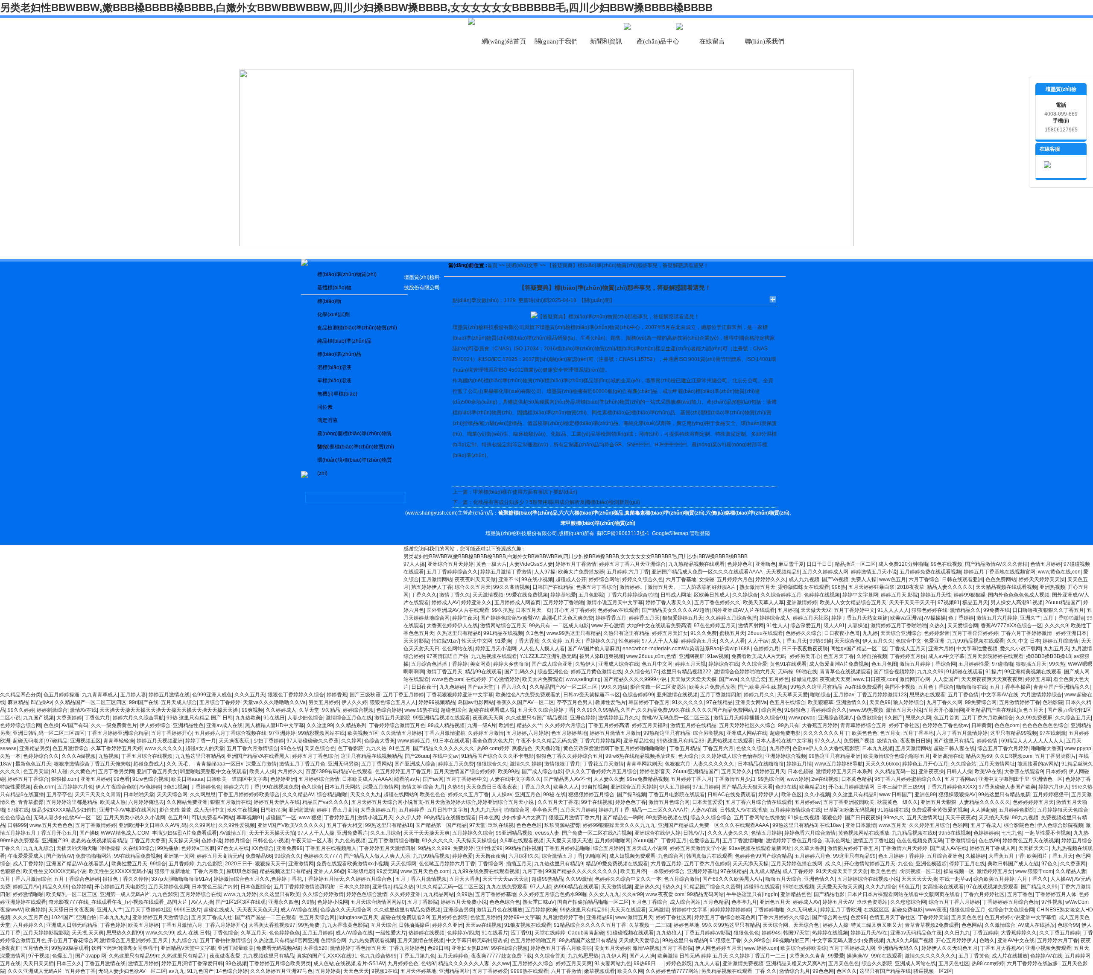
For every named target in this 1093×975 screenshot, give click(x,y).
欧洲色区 (791, 794)
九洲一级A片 (481, 725)
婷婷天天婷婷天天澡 (1042, 579)
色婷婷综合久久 (41, 756)
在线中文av (446, 756)
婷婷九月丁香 (614, 810)
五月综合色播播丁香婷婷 (439, 664)
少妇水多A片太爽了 (524, 818)
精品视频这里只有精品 (285, 871)
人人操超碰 (983, 810)
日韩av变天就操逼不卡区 (591, 695)
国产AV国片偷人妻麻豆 (593, 649)
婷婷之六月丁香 (242, 787)
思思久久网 (918, 718)
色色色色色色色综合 (1045, 725)
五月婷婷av (808, 802)
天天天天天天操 (919, 879)
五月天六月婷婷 (578, 810)
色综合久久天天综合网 (345, 910)
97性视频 (1052, 902)
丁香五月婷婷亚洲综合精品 (118, 733)
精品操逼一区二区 (855, 564)
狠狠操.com (64, 779)
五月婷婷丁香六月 (691, 779)
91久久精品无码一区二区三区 (450, 887)
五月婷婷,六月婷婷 (527, 733)
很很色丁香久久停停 (125, 879)
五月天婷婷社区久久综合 (747, 725)
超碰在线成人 (219, 910)
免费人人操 (864, 579)
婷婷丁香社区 (904, 725)
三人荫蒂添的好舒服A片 (709, 587)
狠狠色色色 (746, 933)
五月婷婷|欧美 (541, 910)
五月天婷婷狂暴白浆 (871, 587)
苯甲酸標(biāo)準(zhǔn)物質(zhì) (598, 523)
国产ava (728, 679)
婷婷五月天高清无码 (220, 856)
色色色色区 (529, 825)
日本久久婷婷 (354, 887)
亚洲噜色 (765, 564)
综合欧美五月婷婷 (993, 879)
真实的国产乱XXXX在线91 (327, 956)
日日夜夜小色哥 (842, 633)
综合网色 (771, 710)
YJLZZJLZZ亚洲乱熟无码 (548, 656)
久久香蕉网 (1073, 864)
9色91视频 (176, 787)
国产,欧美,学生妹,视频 (763, 687)
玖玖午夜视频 (242, 810)
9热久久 (672, 887)
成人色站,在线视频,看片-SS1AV (349, 963)
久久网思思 (203, 794)
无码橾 (785, 672)
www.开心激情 (607, 626)
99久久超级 (614, 687)
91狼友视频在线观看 (527, 925)
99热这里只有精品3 (794, 825)
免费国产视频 (859, 741)
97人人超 (540, 887)
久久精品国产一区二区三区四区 (90, 702)
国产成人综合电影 (542, 771)
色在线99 (989, 841)
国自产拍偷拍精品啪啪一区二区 (593, 902)
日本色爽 (489, 818)
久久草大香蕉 (809, 848)
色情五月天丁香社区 (892, 917)
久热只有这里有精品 (626, 633)
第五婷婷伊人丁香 (431, 587)
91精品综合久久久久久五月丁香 (590, 925)
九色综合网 (671, 856)
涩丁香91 (521, 933)
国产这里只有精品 (953, 741)
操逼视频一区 (959, 871)
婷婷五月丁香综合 (28, 779)
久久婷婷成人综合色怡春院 (732, 756)
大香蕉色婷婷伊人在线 (452, 626)
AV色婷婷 (150, 787)
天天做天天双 (816, 610)
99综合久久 (288, 856)
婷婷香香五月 (611, 618)
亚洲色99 (925, 794)
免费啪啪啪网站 (93, 856)
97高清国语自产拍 (447, 656)
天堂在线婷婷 (550, 933)
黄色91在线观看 (788, 664)
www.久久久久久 (164, 748)
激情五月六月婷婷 (996, 618)
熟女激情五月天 (757, 587)
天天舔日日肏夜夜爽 (71, 910)
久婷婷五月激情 (486, 733)
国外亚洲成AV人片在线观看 (458, 610)
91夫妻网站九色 (612, 963)
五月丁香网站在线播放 (759, 818)
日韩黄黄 (981, 725)
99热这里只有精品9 (684, 940)
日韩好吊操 (273, 810)
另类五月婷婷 (323, 702)
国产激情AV (59, 856)
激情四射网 (751, 626)
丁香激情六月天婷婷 (904, 848)
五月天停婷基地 (418, 971)
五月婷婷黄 (328, 971)
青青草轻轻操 (118, 741)
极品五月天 (975, 602)
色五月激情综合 (70, 748)
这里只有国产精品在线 (885, 971)
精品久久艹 (529, 725)
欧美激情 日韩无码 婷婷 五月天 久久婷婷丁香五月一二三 (722, 956)
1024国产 (62, 917)
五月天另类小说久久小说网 (134, 818)
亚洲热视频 (1052, 587)
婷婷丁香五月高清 (337, 810)
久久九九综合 (880, 887)
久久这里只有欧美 (279, 894)
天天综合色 (847, 641)
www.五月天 (892, 825)
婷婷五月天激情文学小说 (698, 848)
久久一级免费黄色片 (114, 725)
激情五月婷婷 (143, 963)
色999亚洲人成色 (212, 695)
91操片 (993, 672)
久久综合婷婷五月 (780, 595)
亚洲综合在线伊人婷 (657, 833)
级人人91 (834, 626)
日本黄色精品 (856, 779)
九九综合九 (184, 940)
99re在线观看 (886, 956)
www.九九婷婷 (240, 894)
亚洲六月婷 (941, 649)
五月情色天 (36, 948)
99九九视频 (1025, 818)
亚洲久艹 (1030, 618)
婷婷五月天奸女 (670, 633)
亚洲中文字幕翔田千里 (1003, 779)
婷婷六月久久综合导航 (138, 718)
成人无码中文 (209, 810)
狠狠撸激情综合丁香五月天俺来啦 (92, 764)
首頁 (492, 265)
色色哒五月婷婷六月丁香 (447, 864)
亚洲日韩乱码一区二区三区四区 (49, 733)
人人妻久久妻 (608, 779)
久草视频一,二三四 (650, 925)
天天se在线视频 (483, 925)
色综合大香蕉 (379, 741)
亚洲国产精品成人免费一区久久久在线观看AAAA (707, 572)
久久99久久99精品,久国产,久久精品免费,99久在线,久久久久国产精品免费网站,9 (667, 710)
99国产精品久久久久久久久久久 (581, 871)
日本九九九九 (114, 917)
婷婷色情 (988, 741)
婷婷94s (771, 933)
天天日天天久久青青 (98, 794)
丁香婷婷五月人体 (1055, 894)
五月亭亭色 (59, 794)
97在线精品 (719, 702)
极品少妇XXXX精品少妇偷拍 (64, 810)
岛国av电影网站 (476, 702)
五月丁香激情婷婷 (95, 825)
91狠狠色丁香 (725, 940)
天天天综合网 (172, 794)
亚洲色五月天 (775, 902)
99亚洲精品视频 (514, 833)
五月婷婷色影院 (1017, 810)
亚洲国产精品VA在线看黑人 (258, 756)
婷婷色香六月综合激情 (810, 833)
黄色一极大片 (491, 564)
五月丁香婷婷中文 (854, 610)
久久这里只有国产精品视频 (536, 718)
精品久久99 (55, 887)
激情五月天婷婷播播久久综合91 (749, 718)
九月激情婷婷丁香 (563, 917)
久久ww (501, 963)
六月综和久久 (524, 856)
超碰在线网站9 (400, 794)
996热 (839, 587)
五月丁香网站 (376, 764)
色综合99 (1068, 925)
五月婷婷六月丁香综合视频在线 (230, 733)
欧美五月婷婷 (143, 925)
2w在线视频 (825, 779)
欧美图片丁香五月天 (1050, 856)
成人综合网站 (685, 902)
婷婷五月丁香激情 (575, 564)
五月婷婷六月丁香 (1057, 940)
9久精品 (331, 710)
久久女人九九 (604, 894)
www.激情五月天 (634, 917)
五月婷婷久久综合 (472, 833)
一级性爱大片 (390, 933)
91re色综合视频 (150, 779)
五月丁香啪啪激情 (1063, 618)
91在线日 (274, 718)
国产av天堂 (481, 687)
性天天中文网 (477, 641)
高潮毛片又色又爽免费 (567, 618)
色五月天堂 (36, 771)
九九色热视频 (350, 841)
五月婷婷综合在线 (200, 894)
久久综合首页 (550, 956)
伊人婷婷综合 (155, 725)
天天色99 (880, 702)
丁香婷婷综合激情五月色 (397, 725)
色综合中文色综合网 (1011, 910)
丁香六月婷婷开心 (225, 925)
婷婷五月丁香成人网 (993, 848)
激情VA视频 (646, 948)
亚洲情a (381, 887)
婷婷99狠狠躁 (969, 595)
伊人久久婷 (354, 702)
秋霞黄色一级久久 (897, 802)
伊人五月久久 (877, 641)
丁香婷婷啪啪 (769, 910)
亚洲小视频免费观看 (1048, 948)
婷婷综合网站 (604, 579)
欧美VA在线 (988, 771)
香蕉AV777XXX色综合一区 (1011, 626)
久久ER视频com (1013, 756)
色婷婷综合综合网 (20, 725)
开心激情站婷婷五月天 (869, 864)
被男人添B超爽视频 (601, 656)
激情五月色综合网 (669, 802)
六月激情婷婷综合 (1041, 695)
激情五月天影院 (392, 718)
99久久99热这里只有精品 (731, 925)
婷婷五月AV (26, 887)
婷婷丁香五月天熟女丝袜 (859, 618)
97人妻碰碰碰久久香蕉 (312, 741)
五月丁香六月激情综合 (252, 748)
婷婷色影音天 (655, 771)
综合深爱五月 (805, 626)
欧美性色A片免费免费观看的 (528, 695)
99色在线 (291, 748)
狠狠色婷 (832, 818)
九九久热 (376, 748)
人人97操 (544, 572)
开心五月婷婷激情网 (851, 787)
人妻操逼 (858, 626)
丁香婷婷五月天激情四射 (387, 848)
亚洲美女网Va (751, 702)
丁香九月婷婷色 (407, 948)
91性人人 (777, 626)
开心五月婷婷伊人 (956, 940)
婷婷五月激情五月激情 (615, 733)
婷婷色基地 (686, 925)
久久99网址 (202, 825)
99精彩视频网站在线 (321, 733)
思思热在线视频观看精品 (99, 841)
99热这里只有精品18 (389, 825)
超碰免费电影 (785, 733)
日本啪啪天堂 (138, 794)
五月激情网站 (436, 579)
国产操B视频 (631, 794)
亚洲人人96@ (329, 871)
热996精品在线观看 (576, 887)
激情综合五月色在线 (349, 718)
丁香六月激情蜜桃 (444, 733)
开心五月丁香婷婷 (574, 610)
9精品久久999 (434, 848)
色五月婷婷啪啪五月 (533, 940)
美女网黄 (480, 664)
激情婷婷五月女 (995, 871)
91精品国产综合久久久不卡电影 (497, 756)
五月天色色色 (966, 917)
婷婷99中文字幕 (521, 917)
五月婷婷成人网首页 (517, 602)
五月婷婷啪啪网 (613, 841)
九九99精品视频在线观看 (975, 641)
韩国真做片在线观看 (709, 856)
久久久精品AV (298, 794)
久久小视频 (817, 794)
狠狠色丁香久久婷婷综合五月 (569, 756)
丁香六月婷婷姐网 (600, 741)
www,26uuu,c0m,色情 (651, 656)
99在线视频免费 (280, 787)
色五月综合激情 (682, 879)
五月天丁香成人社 (211, 917)
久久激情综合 (1000, 925)
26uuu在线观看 (765, 633)
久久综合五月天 (1073, 718)
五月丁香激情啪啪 (742, 841)
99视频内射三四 (791, 940)
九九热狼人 (669, 933)
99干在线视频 (597, 802)
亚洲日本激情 (860, 825)
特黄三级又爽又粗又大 (876, 925)
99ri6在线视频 (954, 833)
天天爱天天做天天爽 (840, 887)
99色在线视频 (946, 564)
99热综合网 (771, 779)
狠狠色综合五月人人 (393, 702)
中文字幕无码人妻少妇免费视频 (848, 940)
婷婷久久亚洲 (447, 925)
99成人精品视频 (446, 725)
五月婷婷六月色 (735, 579)
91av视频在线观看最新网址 (760, 848)
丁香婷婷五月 (339, 818)
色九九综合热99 (378, 956)
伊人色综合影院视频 (1060, 825)
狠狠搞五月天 (1031, 664)
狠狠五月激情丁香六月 (574, 818)
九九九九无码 (486, 810)
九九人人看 (707, 963)
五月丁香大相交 (344, 825)
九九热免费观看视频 (372, 940)
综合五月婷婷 (608, 848)
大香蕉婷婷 (69, 718)
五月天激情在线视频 (420, 940)
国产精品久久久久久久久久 (443, 748)
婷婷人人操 (835, 925)
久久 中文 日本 (1023, 641)
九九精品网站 (438, 894)
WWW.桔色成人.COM (125, 833)
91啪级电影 (361, 871)
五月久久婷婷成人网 (825, 572)
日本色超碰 (800, 771)
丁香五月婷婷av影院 (707, 933)
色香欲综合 (869, 718)
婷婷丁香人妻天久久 (669, 602)
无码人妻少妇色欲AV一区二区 (67, 818)
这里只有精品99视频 (1013, 733)
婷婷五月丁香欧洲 (840, 910)
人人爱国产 (946, 679)
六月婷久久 (290, 771)
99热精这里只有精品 (666, 733)
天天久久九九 (365, 794)
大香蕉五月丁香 (1006, 856)
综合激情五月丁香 (562, 856)
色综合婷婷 (389, 710)
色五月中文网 (657, 664)
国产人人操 (642, 956)
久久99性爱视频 (236, 825)
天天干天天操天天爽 (426, 833)
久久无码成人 (802, 910)
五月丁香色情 (963, 695)
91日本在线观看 (451, 741)
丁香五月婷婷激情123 (882, 695)
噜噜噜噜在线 (971, 687)
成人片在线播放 (1010, 956)
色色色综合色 (15, 818)
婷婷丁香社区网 (674, 917)
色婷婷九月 (766, 649)
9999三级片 (187, 910)
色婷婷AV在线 (1046, 956)
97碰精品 (56, 741)
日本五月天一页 (534, 610)
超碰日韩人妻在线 (954, 748)
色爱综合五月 (704, 841)
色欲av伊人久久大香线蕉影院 (825, 748)
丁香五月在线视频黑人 (331, 848)
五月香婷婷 (181, 864)
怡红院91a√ (445, 641)
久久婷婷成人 (281, 710)
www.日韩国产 (895, 794)
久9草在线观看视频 (522, 841)
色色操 (51, 725)
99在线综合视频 (509, 948)
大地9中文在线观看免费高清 (659, 626)
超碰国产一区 (281, 818)
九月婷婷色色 (403, 963)
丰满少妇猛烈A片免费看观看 (184, 833)
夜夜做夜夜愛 (225, 956)
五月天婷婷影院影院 (46, 933)
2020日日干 (238, 864)
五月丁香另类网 (116, 771)
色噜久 (987, 940)
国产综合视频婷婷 (894, 672)
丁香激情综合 (960, 841)
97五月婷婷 (706, 787)
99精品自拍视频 (523, 848)
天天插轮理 (548, 748)
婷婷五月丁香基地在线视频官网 (999, 572)
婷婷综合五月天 (699, 641)
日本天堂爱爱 (707, 802)
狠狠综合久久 (491, 764)
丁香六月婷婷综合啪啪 (632, 595)
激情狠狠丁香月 (562, 764)
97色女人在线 (233, 848)
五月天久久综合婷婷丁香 (545, 710)
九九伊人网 (614, 956)
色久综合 (311, 787)
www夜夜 (936, 910)
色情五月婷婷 (1045, 564)
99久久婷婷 (21, 710)
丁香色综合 (225, 933)
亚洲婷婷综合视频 (785, 756)
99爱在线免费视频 (527, 595)
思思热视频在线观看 (730, 741)
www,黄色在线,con (1059, 572)
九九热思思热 (583, 956)
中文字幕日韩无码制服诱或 (477, 940)
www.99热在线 (421, 710)
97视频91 (949, 602)
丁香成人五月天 (908, 649)
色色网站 (971, 925)
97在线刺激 (1053, 733)
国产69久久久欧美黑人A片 (732, 879)
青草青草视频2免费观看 (932, 925)
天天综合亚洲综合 (900, 633)
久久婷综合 (745, 595)
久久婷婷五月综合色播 (731, 618)
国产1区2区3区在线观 (241, 902)
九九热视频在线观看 (494, 656)
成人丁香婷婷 (28, 864)
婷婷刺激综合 (52, 710)
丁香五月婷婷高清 (608, 725)
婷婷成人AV (445, 602)
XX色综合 (262, 848)
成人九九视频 (804, 579)
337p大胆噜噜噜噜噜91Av (181, 879)
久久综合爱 (754, 664)
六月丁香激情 (566, 971)
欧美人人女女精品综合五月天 (853, 602)
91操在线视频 (803, 818)
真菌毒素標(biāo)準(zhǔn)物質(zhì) (664, 513)
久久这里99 (320, 725)
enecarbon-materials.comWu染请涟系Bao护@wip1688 (686, 649)
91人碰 (59, 771)
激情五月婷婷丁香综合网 (928, 664)
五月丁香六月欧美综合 (987, 718)
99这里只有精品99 (854, 856)
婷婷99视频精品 (436, 702)
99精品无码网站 (705, 894)
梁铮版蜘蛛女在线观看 (803, 587)
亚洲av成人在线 (224, 725)
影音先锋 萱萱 (175, 810)
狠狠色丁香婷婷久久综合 (296, 695)
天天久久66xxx (882, 764)
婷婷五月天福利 (650, 725)
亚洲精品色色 (795, 894)
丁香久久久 (424, 595)
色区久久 (846, 971)
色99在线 (786, 787)
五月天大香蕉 (464, 879)
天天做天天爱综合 (639, 940)
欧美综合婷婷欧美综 (803, 948)
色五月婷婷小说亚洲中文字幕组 (1020, 917)
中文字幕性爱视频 (976, 649)
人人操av (501, 794)
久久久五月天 (249, 695)
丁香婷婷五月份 (908, 656)
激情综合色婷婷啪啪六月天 (744, 672)
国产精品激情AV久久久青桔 (996, 564)
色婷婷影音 (937, 633)
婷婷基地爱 (563, 595)
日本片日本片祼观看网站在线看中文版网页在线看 (904, 894)
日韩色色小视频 (271, 841)
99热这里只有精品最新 (1004, 794)
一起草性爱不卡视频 (1048, 833)
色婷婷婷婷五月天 (1033, 802)
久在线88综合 (139, 848)
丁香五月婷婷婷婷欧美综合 (249, 794)
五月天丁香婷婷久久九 (590, 641)
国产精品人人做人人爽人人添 (377, 856)
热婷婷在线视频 (426, 933)
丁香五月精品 (684, 748)
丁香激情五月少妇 (734, 779)
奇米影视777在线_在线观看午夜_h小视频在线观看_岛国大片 (119, 902)
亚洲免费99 (289, 848)
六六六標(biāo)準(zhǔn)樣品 (591, 513)
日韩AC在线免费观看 (731, 794)
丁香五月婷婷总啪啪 (567, 848)
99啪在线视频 (798, 887)
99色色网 (823, 971)
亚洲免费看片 (352, 833)
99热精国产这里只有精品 (587, 940)
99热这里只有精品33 (680, 741)
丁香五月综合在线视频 (146, 756)
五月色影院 (591, 595)
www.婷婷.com (761, 948)
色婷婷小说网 (332, 902)
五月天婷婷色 (453, 956)
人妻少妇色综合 (305, 718)
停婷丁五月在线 (967, 864)
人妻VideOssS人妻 (531, 564)
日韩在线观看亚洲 (962, 579)
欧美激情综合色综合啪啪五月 (896, 756)
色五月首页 (946, 718)
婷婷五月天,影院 (899, 595)
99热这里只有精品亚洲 (835, 756)
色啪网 (960, 825)
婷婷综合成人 (775, 618)
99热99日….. (648, 963)
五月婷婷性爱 (974, 664)
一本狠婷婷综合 (666, 871)
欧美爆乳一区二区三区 (71, 894)
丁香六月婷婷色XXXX (951, 787)
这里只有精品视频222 (686, 672)
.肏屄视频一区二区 (920, 871)
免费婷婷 (463, 848)
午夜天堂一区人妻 (311, 841)
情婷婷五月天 (769, 771)
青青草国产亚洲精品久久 (1061, 687)
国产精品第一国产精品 (441, 825)
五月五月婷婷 (317, 933)
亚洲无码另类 (343, 764)
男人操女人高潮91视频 (1017, 602)
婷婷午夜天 (465, 618)
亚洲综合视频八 (836, 718)
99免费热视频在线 (667, 818)
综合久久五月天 (473, 587)
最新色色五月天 (33, 764)
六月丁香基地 (681, 579)
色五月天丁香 (838, 656)
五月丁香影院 (422, 902)
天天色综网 (403, 864)
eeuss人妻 (547, 833)
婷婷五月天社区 (811, 618)
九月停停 (779, 748)
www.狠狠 (310, 818)
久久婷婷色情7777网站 (672, 971)
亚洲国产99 (55, 841)
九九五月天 (1056, 649)
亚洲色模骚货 (931, 864)
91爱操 (503, 641)
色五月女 (890, 733)
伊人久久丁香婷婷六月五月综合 (601, 771)
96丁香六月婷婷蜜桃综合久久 (908, 779)
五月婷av (843, 695)
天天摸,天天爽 (88, 933)
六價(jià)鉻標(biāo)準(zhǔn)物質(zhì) (747, 513)
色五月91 (178, 818)
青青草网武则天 (644, 764)
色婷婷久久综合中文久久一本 (628, 879)
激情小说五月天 (375, 818)
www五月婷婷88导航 (839, 764)
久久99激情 (579, 879)
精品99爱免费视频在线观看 (617, 864)
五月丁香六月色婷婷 (707, 864)
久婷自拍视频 (871, 656)
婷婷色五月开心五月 (925, 764)
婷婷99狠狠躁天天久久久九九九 (619, 825)
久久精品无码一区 (895, 771)
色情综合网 (333, 940)
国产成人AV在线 (948, 848)
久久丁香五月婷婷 (1059, 933)
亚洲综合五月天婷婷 (450, 564)
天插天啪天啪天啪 (76, 848)
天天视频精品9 (783, 572)
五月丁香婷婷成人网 (852, 948)
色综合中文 (908, 641)
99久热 (1057, 664)
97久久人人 (828, 741)
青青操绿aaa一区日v (219, 764)
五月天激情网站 (913, 748)
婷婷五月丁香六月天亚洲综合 (632, 564)
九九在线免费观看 (506, 887)
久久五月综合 (385, 833)
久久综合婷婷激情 (323, 894)
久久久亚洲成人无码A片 (35, 971)
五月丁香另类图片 (1055, 756)
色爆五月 (62, 956)
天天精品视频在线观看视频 (1006, 587)
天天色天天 (356, 971)
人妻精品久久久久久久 (984, 802)
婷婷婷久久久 (770, 579)
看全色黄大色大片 (492, 741)
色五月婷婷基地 (569, 733)
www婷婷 (798, 779)
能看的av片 (407, 779)
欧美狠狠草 (820, 702)
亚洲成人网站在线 (746, 733)
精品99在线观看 (483, 672)
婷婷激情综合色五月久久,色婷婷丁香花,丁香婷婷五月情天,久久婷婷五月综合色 (303, 879)
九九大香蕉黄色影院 (345, 925)
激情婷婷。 (632, 587)
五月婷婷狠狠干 (1051, 794)
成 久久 (833, 864)
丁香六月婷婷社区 (984, 894)
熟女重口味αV (539, 902)
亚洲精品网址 (454, 971)
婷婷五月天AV (838, 902)
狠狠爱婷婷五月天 (682, 618)
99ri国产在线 (143, 702)
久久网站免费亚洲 (187, 802)
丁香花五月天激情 (603, 764)
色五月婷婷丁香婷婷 (901, 856)
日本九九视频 (877, 748)
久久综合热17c (642, 672)
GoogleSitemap (670, 533)
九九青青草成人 (100, 695)
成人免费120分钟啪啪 (903, 564)
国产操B (88, 833)
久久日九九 (957, 933)
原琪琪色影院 (241, 871)
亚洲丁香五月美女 (157, 771)
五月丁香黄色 (974, 956)
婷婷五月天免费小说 (464, 902)
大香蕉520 (315, 948)
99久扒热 (502, 610)
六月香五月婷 (666, 864)
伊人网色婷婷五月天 (719, 948)
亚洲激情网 (301, 864)
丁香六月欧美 (208, 871)
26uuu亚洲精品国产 (696, 771)
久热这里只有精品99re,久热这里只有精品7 (158, 956)
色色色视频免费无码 (920, 841)
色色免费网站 (1000, 579)
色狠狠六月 (677, 764)
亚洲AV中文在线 (1016, 940)
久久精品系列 (351, 725)
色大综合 (688, 756)
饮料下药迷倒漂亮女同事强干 (124, 948)
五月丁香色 (1020, 894)
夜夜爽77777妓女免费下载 (501, 956)
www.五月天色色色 (51, 825)
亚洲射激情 (301, 810)
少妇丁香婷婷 (268, 741)
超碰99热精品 (547, 879)
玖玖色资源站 (872, 902)
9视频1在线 (384, 971)
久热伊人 (585, 664)
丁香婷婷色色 (205, 787)
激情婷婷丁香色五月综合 (794, 841)
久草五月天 (253, 933)
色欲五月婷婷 (485, 917)
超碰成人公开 (570, 579)
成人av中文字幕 (946, 656)
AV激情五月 (232, 833)
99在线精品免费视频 (137, 856)
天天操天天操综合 (476, 841)
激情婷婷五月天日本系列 (844, 771)
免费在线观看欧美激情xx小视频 (352, 864)
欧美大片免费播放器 (581, 572)
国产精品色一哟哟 (622, 818)
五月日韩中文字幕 (447, 810)
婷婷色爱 (462, 856)
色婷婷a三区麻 (198, 848)
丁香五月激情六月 (181, 925)
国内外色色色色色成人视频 (1018, 595)
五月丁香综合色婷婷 (77, 879)
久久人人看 (732, 641)
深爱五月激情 (261, 764)
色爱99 (858, 917)
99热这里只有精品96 (584, 910)
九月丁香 (532, 871)
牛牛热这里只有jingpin (752, 894)
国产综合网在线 (830, 917)
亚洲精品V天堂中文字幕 (188, 948)
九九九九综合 (38, 848)
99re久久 (893, 818)
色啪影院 (1053, 702)
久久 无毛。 (180, 764)
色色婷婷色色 (284, 933)
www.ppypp (802, 718)
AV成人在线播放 (1036, 925)
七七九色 (1012, 833)
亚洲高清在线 (947, 756)
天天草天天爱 (792, 695)
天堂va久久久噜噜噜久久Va (274, 702)
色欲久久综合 (751, 748)
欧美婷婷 (35, 910)
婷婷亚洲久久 (476, 602)
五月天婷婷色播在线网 (796, 864)
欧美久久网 (630, 971)
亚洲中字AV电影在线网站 (128, 810)
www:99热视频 (866, 710)
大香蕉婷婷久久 (1019, 933)
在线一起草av (955, 879)
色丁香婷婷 (961, 618)
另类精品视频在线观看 (726, 971)
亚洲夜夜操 (931, 771)
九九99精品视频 (431, 856)
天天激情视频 (488, 595)
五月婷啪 (787, 610)
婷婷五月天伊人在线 (277, 802)
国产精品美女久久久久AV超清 (676, 610)
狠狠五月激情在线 (230, 802)
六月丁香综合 (924, 579)
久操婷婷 (975, 856)
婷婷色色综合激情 (366, 894)
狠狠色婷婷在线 (929, 610)
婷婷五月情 (799, 764)
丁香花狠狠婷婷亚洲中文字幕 (460, 695)
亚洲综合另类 (458, 910)
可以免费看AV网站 (213, 818)
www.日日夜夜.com (875, 679)
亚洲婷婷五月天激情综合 (160, 917)
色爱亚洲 (934, 641)
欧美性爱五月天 (129, 864)
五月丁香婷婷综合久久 (452, 572)
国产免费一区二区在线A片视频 (597, 833)
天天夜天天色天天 (257, 910)
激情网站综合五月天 (503, 626)
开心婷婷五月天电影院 (120, 887)
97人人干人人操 (660, 641)
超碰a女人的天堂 (204, 748)
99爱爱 (836, 956)
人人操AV (1061, 879)
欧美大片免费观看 (542, 679)
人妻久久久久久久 (714, 764)
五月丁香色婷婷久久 (717, 602)
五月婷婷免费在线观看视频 (930, 572)
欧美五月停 (633, 871)
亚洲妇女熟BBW (469, 948)
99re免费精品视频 (647, 779)
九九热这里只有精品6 (199, 756)
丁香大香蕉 (526, 641)
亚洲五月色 (528, 794)
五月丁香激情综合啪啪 (393, 841)
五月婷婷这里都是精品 (71, 802)
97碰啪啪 (1002, 664)
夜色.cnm (44, 787)
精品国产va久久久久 (325, 802)
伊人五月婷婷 (674, 787)
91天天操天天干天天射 (842, 871)
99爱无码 (387, 871)
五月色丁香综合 (936, 687)
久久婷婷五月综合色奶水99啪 (552, 894)
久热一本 (10, 756)
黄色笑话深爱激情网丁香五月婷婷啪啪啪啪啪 (615, 748)
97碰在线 (18, 810)
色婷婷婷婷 (986, 833)
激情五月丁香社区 (873, 841)
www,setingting (583, 679)
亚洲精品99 (599, 917)
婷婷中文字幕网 (860, 595)
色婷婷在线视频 (822, 595)
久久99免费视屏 (1034, 718)
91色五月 (399, 748)
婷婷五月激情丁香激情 (506, 572)
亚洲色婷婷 (583, 718)
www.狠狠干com (1034, 871)
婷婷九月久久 (759, 695)
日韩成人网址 (675, 595)
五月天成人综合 (179, 702)
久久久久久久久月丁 (826, 733)
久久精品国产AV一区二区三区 (564, 687)
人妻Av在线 (704, 810)
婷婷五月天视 (690, 664)
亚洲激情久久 (851, 702)
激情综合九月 (794, 971)
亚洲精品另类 (34, 748)
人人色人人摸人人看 (542, 649)
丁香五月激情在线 (105, 963)
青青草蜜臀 (31, 802)
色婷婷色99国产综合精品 (763, 856)
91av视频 (718, 656)
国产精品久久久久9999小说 (635, 679)
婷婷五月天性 (936, 595)
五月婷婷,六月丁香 (628, 572)
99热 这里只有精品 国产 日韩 (200, 718)
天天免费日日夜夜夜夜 (491, 787)
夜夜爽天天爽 (488, 718)
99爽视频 (252, 710)
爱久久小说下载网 (1020, 649)
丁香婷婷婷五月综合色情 (1010, 902)
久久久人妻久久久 (727, 833)
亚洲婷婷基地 (702, 871)
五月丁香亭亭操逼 (1010, 687)
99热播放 (167, 848)
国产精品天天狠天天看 (747, 787)
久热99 (455, 787)
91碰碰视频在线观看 (630, 933)
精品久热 (403, 887)
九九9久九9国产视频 (909, 940)
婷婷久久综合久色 (642, 579)
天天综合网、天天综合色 (791, 925)
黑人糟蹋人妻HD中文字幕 (274, 725)
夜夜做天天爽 (835, 679)
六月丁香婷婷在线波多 (1033, 963)
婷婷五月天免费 (456, 764)
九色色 (905, 864)
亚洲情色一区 (1047, 779)
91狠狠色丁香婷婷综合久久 (815, 710)
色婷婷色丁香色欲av (945, 725)
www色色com (447, 679)
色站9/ (428, 963)
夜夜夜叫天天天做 (475, 579)
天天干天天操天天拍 (272, 833)
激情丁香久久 (454, 595)
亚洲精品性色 (188, 725)
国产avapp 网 (90, 956)
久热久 (937, 626)
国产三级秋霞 (365, 695)
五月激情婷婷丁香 (1019, 702)
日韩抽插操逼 (414, 925)
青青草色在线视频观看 (845, 672)
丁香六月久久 (511, 687)
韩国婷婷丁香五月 (648, 702)
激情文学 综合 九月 (423, 787)
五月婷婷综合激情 (318, 779)
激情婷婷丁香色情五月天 (358, 948)
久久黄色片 (83, 771)
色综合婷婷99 (638, 695)
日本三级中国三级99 (900, 787)
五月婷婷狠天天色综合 (1062, 810)
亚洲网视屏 (691, 656)
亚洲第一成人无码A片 (124, 894)
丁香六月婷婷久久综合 (784, 917)
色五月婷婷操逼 (61, 695)
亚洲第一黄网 (179, 856)
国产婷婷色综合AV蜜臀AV (509, 618)
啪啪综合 (820, 695)
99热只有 (539, 626)
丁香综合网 (490, 864)
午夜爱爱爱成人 (26, 856)
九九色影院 (209, 864)
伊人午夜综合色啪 (116, 787)
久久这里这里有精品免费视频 (407, 910)
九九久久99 (930, 672)
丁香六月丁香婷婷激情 (1027, 633)
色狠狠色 (10, 871)
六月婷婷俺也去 (146, 802)
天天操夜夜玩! (235, 741)
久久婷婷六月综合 (565, 725)
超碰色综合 (453, 710)
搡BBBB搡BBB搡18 (1048, 656)
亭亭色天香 (545, 810)
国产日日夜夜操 (863, 818)
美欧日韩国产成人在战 (1013, 864)
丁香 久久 (766, 971)
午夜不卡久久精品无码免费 (546, 741)
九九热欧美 (248, 718)
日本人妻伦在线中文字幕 (784, 741)
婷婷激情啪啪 (28, 894)
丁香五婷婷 (985, 933)
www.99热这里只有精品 (573, 633)
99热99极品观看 (70, 948)
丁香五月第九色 (417, 956)
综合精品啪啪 (332, 794)
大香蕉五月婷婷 (820, 725)
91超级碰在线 (893, 810)
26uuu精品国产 (1063, 602)
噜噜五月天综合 (783, 879)
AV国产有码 (74, 725)
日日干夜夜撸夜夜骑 (805, 649)
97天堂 (477, 825)
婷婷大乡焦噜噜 (511, 664)
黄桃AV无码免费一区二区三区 (676, 718)
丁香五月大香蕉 (148, 841)
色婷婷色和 (740, 564)
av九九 (176, 971)
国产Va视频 (835, 579)
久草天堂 (309, 710)
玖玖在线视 (501, 825)
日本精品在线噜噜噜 (761, 764)
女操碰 (706, 579)
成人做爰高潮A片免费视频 (839, 664)
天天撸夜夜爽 (490, 856)
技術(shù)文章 (522, 265)
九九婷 (870, 633)
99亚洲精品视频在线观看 (441, 718)
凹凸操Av (41, 702)
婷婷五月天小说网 (495, 649)
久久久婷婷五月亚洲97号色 (281, 971)
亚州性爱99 (489, 848)
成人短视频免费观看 (632, 856)
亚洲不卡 (508, 579)
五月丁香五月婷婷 (403, 695)
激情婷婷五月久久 (618, 718)
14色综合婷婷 (232, 971)
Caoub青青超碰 (586, 933)
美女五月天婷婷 (612, 948)
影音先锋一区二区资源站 (658, 687)
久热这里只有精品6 (459, 633)
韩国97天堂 (796, 933)
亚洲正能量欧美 (236, 948)
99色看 (122, 779)
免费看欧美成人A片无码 (759, 656)
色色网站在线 (457, 649)
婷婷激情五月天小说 (874, 572)
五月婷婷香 (411, 810)
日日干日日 (819, 564)
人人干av (758, 641)
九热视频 (108, 756)
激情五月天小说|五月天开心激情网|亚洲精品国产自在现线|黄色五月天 (965, 710)
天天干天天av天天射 (505, 879)
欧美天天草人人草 (763, 602)
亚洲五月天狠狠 (938, 802)
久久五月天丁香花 (558, 802)
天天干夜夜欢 (960, 818)
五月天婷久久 (736, 771)
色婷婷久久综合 (803, 633)
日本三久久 (69, 963)
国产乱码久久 (519, 672)
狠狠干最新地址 (172, 871)
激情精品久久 (965, 610)
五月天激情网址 (997, 764)
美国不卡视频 (900, 687)
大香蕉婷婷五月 (378, 810)
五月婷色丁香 (80, 971)
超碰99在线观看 (761, 887)
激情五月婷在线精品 (693, 725)
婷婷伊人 (768, 794)
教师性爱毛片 (610, 702)
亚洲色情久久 (819, 879)
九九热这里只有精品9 (558, 864)
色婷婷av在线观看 (618, 610)
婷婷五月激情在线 (169, 695)
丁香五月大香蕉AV (1001, 948)
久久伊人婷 (408, 818)
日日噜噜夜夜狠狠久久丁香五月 (1048, 610)
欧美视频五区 (363, 733)
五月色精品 (716, 902)
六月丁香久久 (1032, 879)
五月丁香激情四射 (720, 695)
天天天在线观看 (628, 910)
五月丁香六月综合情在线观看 (758, 802)
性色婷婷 (629, 641)
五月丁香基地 (918, 733)
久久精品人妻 (1070, 871)
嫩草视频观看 (599, 971)
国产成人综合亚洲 (552, 664)
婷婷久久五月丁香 (468, 794)
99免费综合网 (981, 702)
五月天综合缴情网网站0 (378, 902)
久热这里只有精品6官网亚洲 (286, 940)
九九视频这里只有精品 (268, 956)
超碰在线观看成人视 (492, 710)
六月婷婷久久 (28, 925)
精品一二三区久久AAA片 (660, 810)
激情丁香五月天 (444, 672)
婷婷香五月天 (644, 618)
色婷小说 (212, 841)
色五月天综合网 (317, 917)
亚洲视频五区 (85, 741)
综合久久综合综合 (710, 818)
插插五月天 (519, 864)
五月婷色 (779, 679)
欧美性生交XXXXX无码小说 (54, 871)
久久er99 (632, 894)
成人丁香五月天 (789, 641)
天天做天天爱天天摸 (693, 679)
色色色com (1007, 725)
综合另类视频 (708, 733)
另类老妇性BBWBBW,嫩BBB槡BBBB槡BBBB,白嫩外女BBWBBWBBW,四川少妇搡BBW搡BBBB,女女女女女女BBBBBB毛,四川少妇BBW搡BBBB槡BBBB (356, 7)
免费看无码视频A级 (278, 948)
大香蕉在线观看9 (1023, 771)
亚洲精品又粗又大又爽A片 (796, 963)
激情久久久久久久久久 (930, 956)
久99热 (464, 894)
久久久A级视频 (78, 756)
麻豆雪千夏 (791, 564)
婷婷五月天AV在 (869, 933)
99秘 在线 (554, 794)
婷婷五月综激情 (1060, 641)
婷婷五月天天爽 (574, 963)
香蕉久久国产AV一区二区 (525, 702)
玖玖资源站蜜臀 (562, 825)
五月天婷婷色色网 (168, 887)
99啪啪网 (596, 856)
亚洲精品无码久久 (898, 948)
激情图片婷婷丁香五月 (853, 848)
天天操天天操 (183, 841)
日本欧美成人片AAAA (367, 779)
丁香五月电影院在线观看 (677, 794)
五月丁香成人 (985, 825)
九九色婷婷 (452, 687)
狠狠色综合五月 (967, 910)
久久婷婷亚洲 (405, 894)
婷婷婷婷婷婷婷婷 (730, 910)
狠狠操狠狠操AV (957, 794)
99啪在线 (806, 672)
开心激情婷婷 (504, 679)
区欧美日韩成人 (712, 595)
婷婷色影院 (679, 963)
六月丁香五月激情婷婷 (962, 733)
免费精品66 (258, 856)
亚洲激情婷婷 (801, 602)
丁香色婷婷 (113, 925)
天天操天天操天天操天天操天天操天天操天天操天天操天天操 (169, 710)
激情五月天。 (663, 587)
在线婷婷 (476, 679)
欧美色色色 (864, 733)
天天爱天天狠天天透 (569, 841)
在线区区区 (876, 910)
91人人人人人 (893, 610)
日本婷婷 (1056, 771)
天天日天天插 (38, 963)
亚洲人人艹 (110, 910)
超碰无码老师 (28, 741)
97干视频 (39, 956)
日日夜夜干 (424, 687)
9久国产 (894, 718)
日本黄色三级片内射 (215, 887)
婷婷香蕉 (337, 695)
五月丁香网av (960, 779)
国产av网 (433, 779)
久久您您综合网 (908, 902)
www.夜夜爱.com (665, 894)
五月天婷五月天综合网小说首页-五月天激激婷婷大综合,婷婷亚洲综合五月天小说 (443, 802)
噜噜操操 (110, 848)
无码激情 (659, 910)
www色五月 (892, 579)
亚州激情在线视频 (677, 695)
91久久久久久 (688, 702)
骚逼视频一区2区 (932, 971)
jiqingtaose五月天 (357, 917)
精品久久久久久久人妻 (463, 963)
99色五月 (909, 887)
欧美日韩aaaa (187, 779)
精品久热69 (979, 756)
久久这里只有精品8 (855, 794)
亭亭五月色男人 (575, 702)
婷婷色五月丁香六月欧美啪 (561, 948)
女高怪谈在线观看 (943, 887)
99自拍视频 (595, 787)
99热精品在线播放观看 (450, 818)
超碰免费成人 (148, 764)
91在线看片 (495, 933)
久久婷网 (351, 741)
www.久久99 (160, 933)
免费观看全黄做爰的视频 (940, 810)
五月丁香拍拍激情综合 (225, 940)
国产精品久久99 (1039, 887)
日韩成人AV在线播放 (743, 810)
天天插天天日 (1033, 848)
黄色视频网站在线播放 (863, 833)
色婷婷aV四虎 (463, 933)
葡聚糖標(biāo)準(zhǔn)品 (528, 513)
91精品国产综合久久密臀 (712, 887)
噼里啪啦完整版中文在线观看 (213, 771)
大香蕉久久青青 (807, 956)
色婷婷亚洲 (283, 779)
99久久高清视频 (511, 587)
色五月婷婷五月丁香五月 (403, 771)
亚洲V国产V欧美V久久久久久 (290, 825)
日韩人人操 (959, 771)
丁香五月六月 (718, 748)
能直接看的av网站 (1038, 764)
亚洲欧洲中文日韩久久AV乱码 (153, 825)
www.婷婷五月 (413, 741)
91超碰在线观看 (964, 672)
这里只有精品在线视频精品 (371, 756)
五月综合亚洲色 (945, 856)
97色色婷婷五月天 (715, 626)
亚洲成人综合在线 (618, 664)
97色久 (1049, 864)
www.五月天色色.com (425, 871)
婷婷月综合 (237, 841)
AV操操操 (935, 618)
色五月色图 (884, 664)
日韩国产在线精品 (552, 587)
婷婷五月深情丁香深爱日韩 (192, 963)
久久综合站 (963, 764)
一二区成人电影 (571, 626)
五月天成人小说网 (646, 848)
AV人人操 (202, 902)
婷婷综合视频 (358, 710)
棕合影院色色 (1019, 825)
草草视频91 (250, 818)
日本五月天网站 (342, 787)
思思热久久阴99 (124, 933)
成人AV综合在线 (299, 910)
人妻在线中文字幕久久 (515, 779)
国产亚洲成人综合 (415, 764)
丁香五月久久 (535, 787)
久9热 (308, 902)
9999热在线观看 (529, 971)
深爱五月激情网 (381, 787)
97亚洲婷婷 (282, 733)
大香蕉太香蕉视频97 (271, 925)
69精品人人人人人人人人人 (1032, 741)
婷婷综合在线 (723, 664)
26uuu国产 (645, 841)
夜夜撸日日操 (915, 741)
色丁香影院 (350, 748)
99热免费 (308, 925)
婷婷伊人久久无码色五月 (949, 948)
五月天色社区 (953, 963)
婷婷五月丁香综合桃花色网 (725, 917)
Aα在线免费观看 (863, 687)
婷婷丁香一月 (200, 741)
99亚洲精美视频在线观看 (1032, 672)
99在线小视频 (537, 579)
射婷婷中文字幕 (689, 910)
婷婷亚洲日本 (1071, 633)
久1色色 (535, 633)
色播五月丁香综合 (596, 587)
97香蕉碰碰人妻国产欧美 (1007, 787)
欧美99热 (508, 771)
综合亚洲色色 (553, 672)
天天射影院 (416, 641)
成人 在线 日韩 (193, 933)
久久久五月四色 (31, 917)
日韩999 (17, 825)
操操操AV (857, 956)
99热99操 (821, 641)
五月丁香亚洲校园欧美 (848, 802)
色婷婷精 (81, 887)
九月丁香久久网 (944, 702)
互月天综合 (383, 925)
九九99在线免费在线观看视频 (486, 871)
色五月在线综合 (787, 702)
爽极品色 (522, 748)
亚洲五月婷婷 (95, 779)
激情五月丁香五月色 (302, 764)
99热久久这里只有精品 (816, 687)
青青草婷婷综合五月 (863, 725)
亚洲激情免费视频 (742, 963)
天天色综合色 (319, 748)
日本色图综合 (255, 887)
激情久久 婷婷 (526, 764)
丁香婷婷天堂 (933, 917)
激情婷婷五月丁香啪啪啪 (899, 626)
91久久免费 (703, 633)
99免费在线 (996, 610)
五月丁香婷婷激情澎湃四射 (305, 887)
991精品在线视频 (503, 633)
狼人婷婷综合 (908, 702)
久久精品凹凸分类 (20, 695)
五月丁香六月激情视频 (421, 879)
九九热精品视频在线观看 (696, 564)
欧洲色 (506, 725)
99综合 (158, 864)
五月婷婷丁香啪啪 (563, 602)
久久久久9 (1056, 626)
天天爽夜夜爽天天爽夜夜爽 (992, 679)
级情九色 (887, 741)
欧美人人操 (262, 771)
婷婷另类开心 (805, 656)
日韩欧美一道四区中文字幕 (237, 779)
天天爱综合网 (962, 626)
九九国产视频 (38, 718)
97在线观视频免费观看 (992, 887)
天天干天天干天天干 (912, 602)
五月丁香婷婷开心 (171, 733)
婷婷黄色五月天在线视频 (1030, 841)
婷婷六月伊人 (1053, 787)
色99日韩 (438, 948)
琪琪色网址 (837, 841)
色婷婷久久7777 (322, 856)
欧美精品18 (812, 787)
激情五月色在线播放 (499, 910)
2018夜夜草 (910, 587)
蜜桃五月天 (732, 633)
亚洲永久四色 (283, 902)
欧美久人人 (566, 787)
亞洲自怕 (86, 917)
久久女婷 (552, 641)
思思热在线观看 (927, 695)
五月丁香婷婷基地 (495, 894)
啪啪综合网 (516, 810)
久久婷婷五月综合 (929, 825)
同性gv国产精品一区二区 (858, 649)
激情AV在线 (83, 710)
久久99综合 (757, 940)
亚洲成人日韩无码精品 (71, 925)
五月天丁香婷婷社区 (148, 910)
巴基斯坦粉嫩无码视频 (849, 810)
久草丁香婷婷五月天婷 (116, 748)
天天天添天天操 (751, 864)
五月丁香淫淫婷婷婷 (975, 633)
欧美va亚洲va (906, 618)
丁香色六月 (97, 718)
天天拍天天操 (994, 818)
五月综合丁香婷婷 (219, 702)
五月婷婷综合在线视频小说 (868, 879)
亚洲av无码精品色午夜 (916, 933)
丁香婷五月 (674, 841)
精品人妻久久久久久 (950, 587)
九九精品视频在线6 (914, 833)
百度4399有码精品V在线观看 (339, 771)
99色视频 (236, 963)
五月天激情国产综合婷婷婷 (464, 771)
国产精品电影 (829, 894)
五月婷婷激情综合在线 (795, 810)
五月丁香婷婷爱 (490, 971)
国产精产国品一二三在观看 (265, 917)
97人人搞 (414, 564)
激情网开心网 (915, 679)
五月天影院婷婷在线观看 (995, 656)
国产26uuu (417, 756)
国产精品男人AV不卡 (567, 779)
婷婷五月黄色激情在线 (596, 672)
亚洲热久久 (647, 887)
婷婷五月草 (1038, 679)
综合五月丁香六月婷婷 (1003, 748)
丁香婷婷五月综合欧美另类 (280, 963)
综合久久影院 (877, 963)
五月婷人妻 (133, 695)
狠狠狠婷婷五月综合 (591, 794)
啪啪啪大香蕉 (1046, 748)
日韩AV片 (694, 833)
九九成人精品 (764, 871)
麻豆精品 (18, 702)
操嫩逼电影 (804, 679)
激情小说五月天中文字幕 (615, 602)
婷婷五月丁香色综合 (315, 756)
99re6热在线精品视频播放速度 (640, 756)
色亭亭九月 (744, 902)
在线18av (831, 825)
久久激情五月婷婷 (401, 733)
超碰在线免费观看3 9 (405, 917)
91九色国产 (200, 971)
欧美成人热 (113, 802)
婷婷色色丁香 (630, 802)
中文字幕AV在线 (999, 695)
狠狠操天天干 (270, 864)
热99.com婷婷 (493, 748)
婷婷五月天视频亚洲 (160, 741)
